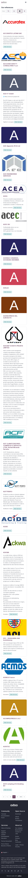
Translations (18, 820)
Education (4, 838)
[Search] (8, 11)
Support (3, 830)
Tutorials (3, 814)
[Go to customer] (14, 22)
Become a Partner (6, 845)
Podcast (17, 838)
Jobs (16, 833)
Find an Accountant (6, 841)
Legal (16, 844)
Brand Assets (18, 830)
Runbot (17, 818)
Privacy (22, 844)
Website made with (12, 876)
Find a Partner (5, 844)
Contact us (18, 831)
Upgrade (3, 832)
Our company (18, 828)
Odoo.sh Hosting (5, 828)
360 (21, 797)
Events (17, 836)
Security (17, 846)
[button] (25, 2)
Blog (16, 840)
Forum (3, 817)
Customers (18, 842)
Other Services (7, 46)
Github (17, 816)
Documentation (5, 815)
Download (18, 814)
